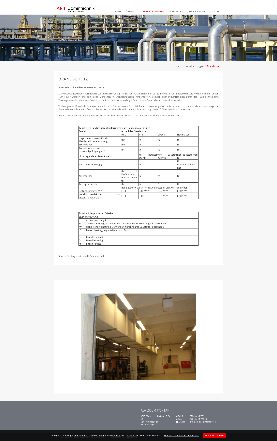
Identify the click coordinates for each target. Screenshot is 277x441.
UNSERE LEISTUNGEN (153, 11)
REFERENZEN (176, 11)
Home (117, 11)
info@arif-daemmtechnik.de (203, 421)
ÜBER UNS (131, 11)
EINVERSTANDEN (214, 435)
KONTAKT (215, 11)
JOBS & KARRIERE (196, 11)
